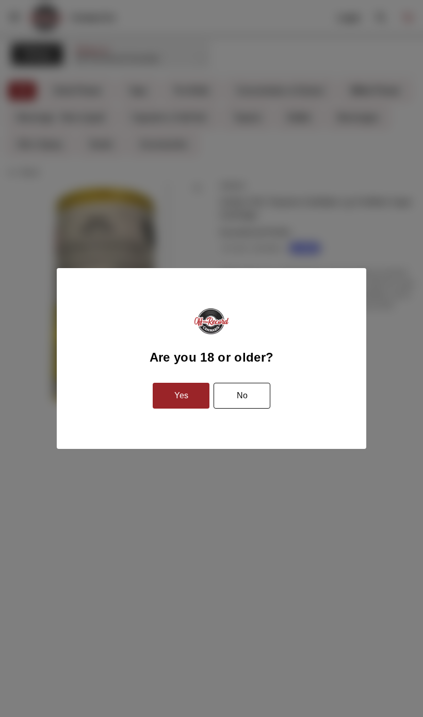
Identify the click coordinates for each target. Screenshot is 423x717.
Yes (181, 395)
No (242, 395)
